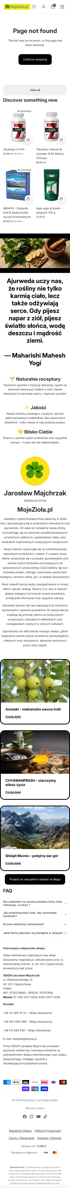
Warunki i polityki (35, 1108)
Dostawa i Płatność (49, 1138)
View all (35, 90)
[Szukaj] (34, 7)
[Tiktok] (45, 1116)
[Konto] (43, 7)
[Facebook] (24, 1116)
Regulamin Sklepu (20, 1130)
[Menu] (62, 7)
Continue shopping (35, 59)
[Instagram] (31, 1116)
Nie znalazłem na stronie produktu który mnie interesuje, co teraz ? (32, 903)
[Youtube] (38, 1116)
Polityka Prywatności (48, 1130)
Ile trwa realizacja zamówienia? (23, 924)
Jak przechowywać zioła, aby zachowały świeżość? (30, 914)
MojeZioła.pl (27, 1100)
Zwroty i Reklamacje (21, 1138)
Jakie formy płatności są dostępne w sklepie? (33, 932)
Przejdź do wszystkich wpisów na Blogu (35, 879)
